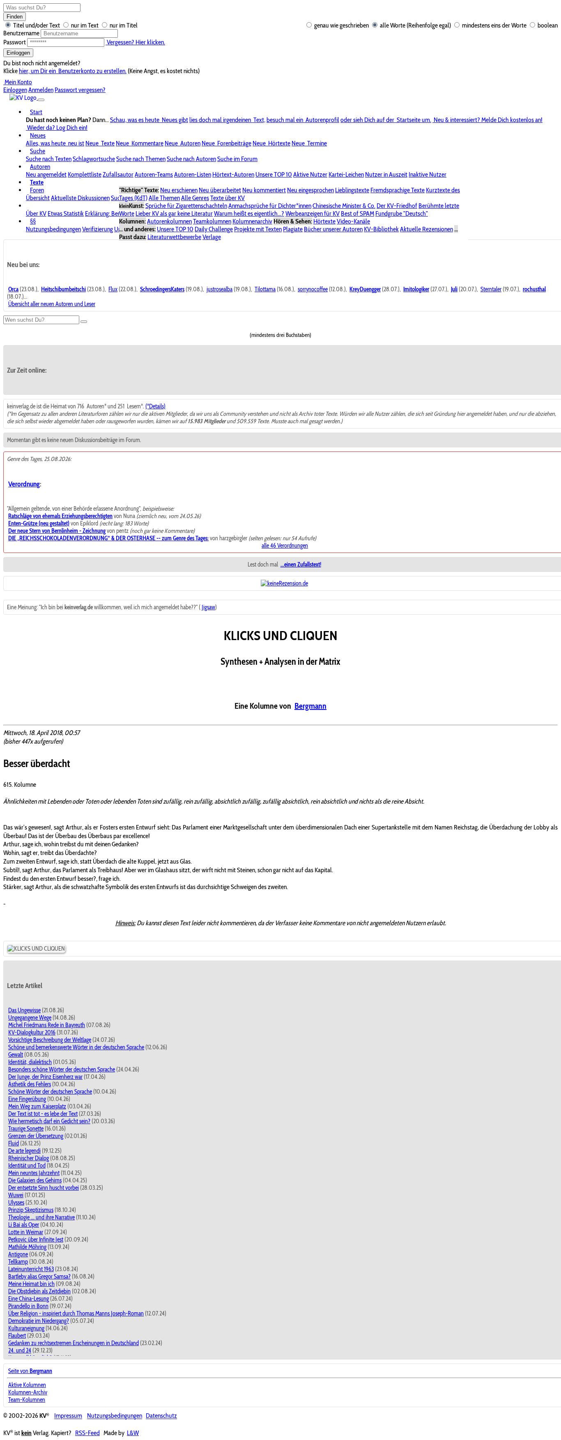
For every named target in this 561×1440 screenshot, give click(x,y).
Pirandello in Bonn (28, 1306)
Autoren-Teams (154, 174)
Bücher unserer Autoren (333, 229)
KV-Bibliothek (381, 229)
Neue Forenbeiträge (226, 143)
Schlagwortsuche (94, 159)
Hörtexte (324, 221)
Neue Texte (100, 143)
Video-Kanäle (353, 221)
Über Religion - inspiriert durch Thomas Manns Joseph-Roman (76, 1313)
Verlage (211, 237)
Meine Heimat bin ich (31, 1284)
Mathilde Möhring (27, 1247)
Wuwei (15, 1195)
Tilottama (265, 289)
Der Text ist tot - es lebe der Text (43, 1113)
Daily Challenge (214, 229)
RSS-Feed (87, 1433)
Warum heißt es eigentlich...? (249, 213)
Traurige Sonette (26, 1128)
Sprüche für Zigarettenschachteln (186, 206)
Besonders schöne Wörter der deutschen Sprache (61, 1069)
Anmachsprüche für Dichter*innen (269, 206)
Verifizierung (97, 229)
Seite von (30, 1371)
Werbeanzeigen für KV (312, 213)
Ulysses (16, 1202)
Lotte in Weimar (25, 1232)
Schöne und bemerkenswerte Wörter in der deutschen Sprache (76, 1047)
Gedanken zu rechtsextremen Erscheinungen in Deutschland (73, 1343)
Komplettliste (84, 174)
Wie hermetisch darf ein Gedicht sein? (49, 1121)
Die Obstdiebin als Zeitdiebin (39, 1291)
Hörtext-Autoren (233, 174)
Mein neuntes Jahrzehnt (34, 1173)
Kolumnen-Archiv (27, 1392)
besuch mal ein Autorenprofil (303, 120)
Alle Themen (164, 198)
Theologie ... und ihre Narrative (41, 1217)
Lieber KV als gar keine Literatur (174, 213)
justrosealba (219, 289)
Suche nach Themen (141, 159)
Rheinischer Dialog (28, 1158)
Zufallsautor (118, 174)
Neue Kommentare (139, 143)
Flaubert (17, 1335)
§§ (33, 221)
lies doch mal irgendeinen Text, (227, 120)
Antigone (18, 1254)
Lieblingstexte (352, 190)
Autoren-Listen (192, 174)
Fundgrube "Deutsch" (401, 213)
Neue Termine (309, 143)
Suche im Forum (237, 159)
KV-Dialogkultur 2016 (31, 1032)
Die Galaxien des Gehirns (35, 1180)
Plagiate (293, 229)
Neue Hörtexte (271, 143)
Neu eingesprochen (310, 190)
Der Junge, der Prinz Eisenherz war (45, 1077)
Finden (15, 17)
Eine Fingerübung (27, 1099)
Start (36, 112)
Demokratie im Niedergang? (38, 1321)
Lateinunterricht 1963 (31, 1269)
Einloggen (18, 53)
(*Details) (155, 406)
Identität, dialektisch (30, 1062)
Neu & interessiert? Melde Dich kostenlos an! (487, 120)
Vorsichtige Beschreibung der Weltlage (49, 1040)
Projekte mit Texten (258, 229)
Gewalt (15, 1054)
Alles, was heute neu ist (55, 143)
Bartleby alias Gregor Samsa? (39, 1276)
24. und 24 (19, 1350)
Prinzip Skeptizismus (30, 1210)
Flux (112, 289)
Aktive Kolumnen (27, 1385)
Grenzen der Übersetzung (35, 1136)
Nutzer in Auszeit (386, 174)
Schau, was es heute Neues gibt (149, 120)
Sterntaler (491, 289)
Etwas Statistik (66, 213)
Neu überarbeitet (220, 190)
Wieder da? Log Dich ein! (56, 127)
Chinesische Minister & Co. (344, 206)
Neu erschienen (179, 190)
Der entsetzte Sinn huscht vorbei (43, 1187)
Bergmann (310, 706)
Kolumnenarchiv (252, 221)
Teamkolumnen (212, 221)
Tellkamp (18, 1261)
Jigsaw (208, 607)
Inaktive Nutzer (427, 174)
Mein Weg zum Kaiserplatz (37, 1106)
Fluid (13, 1143)
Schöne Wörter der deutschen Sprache (50, 1091)
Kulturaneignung (26, 1328)
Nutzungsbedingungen (53, 229)
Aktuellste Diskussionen (80, 198)
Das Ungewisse (24, 1010)
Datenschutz (161, 1416)
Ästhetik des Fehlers (29, 1084)
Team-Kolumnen (26, 1399)
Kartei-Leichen (346, 174)
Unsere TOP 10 (273, 174)
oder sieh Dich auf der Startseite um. (385, 120)
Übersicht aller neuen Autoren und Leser (51, 304)
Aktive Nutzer (310, 174)
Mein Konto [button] (17, 82)
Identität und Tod (27, 1165)
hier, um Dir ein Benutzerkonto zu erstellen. (72, 71)
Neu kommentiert (264, 190)
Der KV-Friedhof (397, 206)
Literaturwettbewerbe (174, 237)
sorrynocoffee (313, 289)
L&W (133, 1433)
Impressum (68, 1416)
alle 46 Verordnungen (285, 545)
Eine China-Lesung (28, 1298)
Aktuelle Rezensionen (426, 229)
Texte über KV (227, 198)
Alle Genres (195, 198)
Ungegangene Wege (29, 1017)
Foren (37, 190)
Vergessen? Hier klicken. (135, 42)
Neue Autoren (182, 143)
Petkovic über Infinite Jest (35, 1239)
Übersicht (38, 198)
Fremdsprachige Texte (397, 190)
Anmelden (40, 90)
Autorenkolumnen (169, 221)
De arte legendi (24, 1150)
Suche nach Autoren (191, 159)
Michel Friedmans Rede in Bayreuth (46, 1025)
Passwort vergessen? (80, 90)
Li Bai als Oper (23, 1224)
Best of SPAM (357, 213)
